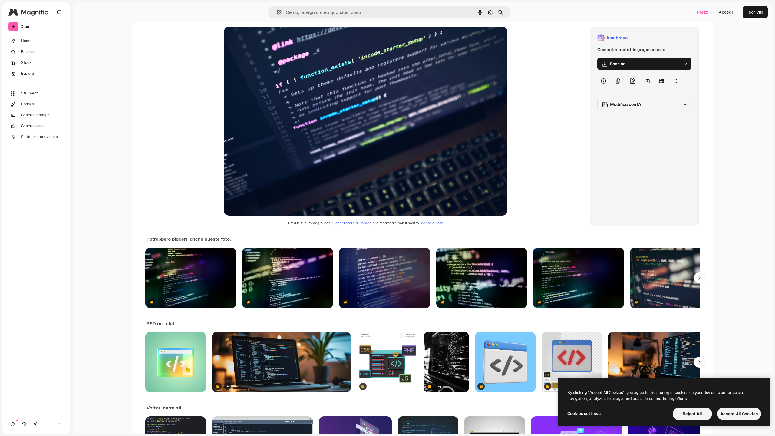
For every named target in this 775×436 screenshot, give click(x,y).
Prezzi (703, 12)
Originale (264, 38)
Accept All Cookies (739, 413)
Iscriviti (755, 12)
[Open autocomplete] (277, 12)
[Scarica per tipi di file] (685, 64)
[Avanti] (699, 278)
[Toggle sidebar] (59, 12)
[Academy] (24, 424)
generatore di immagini (355, 223)
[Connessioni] (13, 424)
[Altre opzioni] (676, 81)
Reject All (692, 413)
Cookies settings (584, 413)
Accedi (726, 12)
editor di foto (432, 223)
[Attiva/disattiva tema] (35, 424)
